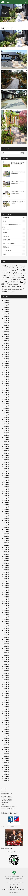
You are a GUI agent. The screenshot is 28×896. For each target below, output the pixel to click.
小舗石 (8, 286)
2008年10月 (6, 769)
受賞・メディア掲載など (13, 243)
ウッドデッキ (9, 267)
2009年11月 (6, 740)
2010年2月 (6, 733)
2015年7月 (6, 587)
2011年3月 (6, 704)
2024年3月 (6, 363)
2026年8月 (6, 300)
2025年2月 (6, 340)
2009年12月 (6, 738)
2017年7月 (6, 534)
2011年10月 (6, 688)
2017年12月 (6, 522)
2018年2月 (6, 518)
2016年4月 (6, 567)
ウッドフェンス (16, 267)
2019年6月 (6, 482)
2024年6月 (6, 356)
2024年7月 (6, 354)
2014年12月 (6, 603)
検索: (2, 153)
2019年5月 (6, 484)
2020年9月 (6, 448)
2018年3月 (6, 516)
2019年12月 (6, 468)
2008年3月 (6, 776)
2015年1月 (6, 601)
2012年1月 (6, 682)
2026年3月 (6, 311)
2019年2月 (6, 491)
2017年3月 (6, 543)
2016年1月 (6, 574)
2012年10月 (6, 661)
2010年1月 (6, 736)
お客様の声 (13, 217)
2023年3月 (6, 390)
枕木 (21, 286)
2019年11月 (6, 471)
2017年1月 (6, 547)
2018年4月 (6, 513)
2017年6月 (6, 536)
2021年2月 (6, 439)
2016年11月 (6, 551)
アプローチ (17, 266)
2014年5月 (6, 619)
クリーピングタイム (14, 275)
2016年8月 (6, 558)
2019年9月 (6, 475)
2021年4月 (6, 435)
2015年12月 (6, 576)
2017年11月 (6, 525)
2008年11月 (6, 767)
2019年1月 (6, 493)
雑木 (13, 291)
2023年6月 (6, 383)
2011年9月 (6, 691)
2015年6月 (6, 590)
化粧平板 (7, 284)
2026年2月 (6, 314)
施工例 (13, 254)
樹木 (5, 289)
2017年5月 (6, 538)
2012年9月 (6, 664)
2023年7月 (6, 381)
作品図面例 (13, 236)
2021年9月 (6, 424)
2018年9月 (6, 502)
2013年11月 (6, 632)
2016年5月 (6, 565)
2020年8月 (6, 450)
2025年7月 (6, 329)
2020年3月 (6, 462)
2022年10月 (6, 399)
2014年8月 (6, 612)
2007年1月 (6, 780)
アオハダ (11, 266)
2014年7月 (6, 614)
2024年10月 (6, 347)
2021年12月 (6, 417)
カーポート (13, 270)
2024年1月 (6, 367)
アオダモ (4, 266)
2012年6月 (6, 670)
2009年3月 (6, 758)
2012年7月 (6, 668)
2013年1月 (6, 655)
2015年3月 (6, 596)
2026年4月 (6, 309)
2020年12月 (6, 441)
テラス (16, 277)
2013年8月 (6, 639)
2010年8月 (6, 720)
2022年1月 (6, 415)
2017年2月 (6, 545)
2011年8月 (6, 693)
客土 (23, 284)
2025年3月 (6, 338)
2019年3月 (6, 489)
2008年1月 (6, 778)
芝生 (24, 289)
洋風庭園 (8, 289)
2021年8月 (6, 426)
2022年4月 (6, 410)
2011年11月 (6, 686)
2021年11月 (6, 419)
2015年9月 (6, 583)
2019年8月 (6, 477)
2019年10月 (6, 473)
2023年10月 (6, 374)
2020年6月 (6, 455)
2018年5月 (6, 511)
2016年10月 (6, 554)
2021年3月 (6, 437)
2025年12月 (6, 318)
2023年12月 (6, 370)
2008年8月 (6, 774)
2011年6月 (6, 697)
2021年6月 (6, 430)
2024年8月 (6, 352)
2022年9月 (6, 401)
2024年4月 (6, 361)
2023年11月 (6, 372)
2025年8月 (6, 327)
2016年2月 (6, 572)
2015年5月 (6, 592)
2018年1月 (6, 520)
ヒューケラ (10, 279)
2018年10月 (6, 500)
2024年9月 (6, 349)
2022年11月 (6, 397)
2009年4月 (6, 756)
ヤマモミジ (8, 282)
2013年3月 (6, 650)
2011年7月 (6, 695)
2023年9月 (6, 376)
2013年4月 (6, 648)
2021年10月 (6, 421)
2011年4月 (6, 702)
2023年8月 (6, 379)
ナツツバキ (21, 277)
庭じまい (16, 286)
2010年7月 (6, 722)
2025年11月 (6, 320)
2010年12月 (6, 711)
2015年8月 (6, 585)
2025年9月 (6, 325)
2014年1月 (6, 628)
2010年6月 (6, 724)
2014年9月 (6, 610)
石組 (21, 289)
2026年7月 (6, 302)
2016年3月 (6, 569)
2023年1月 (6, 392)
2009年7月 (6, 749)
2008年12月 (6, 765)
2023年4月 (6, 388)
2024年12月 (6, 343)
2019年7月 (6, 480)
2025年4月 (6, 336)
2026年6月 (6, 305)
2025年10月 (6, 323)
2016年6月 (6, 563)
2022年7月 (6, 403)
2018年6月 (6, 509)
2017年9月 (6, 529)
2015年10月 (6, 581)
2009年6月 (6, 751)
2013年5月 (6, 646)
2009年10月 (6, 742)
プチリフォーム (13, 229)
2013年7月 (6, 641)
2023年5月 (6, 385)
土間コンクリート (17, 284)
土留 (11, 284)
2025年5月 (6, 334)
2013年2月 (6, 652)
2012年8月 (6, 666)
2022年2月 (6, 412)
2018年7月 (6, 507)
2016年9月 (6, 556)
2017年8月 (6, 531)
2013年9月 (6, 637)
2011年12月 (6, 684)
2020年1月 (6, 466)
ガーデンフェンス (21, 273)
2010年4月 (6, 729)
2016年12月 (6, 549)
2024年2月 (6, 365)
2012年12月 (6, 657)
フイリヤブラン (17, 279)
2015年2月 (6, 599)
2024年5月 (6, 358)
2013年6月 (6, 644)
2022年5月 (6, 408)
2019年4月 (6, 486)
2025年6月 (6, 332)
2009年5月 (6, 754)
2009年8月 (6, 747)
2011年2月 (6, 706)
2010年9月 (6, 718)
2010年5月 (6, 727)
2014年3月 (6, 623)
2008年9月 (6, 771)
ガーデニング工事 (12, 273)
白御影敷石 (17, 289)
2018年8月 (6, 504)
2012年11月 (6, 659)
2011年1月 (6, 709)
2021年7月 (6, 428)
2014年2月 (6, 626)
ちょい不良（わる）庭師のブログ (11, 224)
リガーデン (16, 282)
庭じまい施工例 (13, 250)
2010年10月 (6, 715)
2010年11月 (6, 713)
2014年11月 (6, 605)
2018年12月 (6, 495)
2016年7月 (6, 560)
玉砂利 (13, 289)
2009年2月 (6, 760)
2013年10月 (6, 635)
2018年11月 (6, 498)
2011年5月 (6, 700)
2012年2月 (6, 679)
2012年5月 (6, 673)
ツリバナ (11, 277)
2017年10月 (6, 527)
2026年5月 (6, 307)
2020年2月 (6, 464)
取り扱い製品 (13, 240)
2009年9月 (6, 745)
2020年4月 (6, 459)
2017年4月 (6, 540)
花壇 (2, 291)
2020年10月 (6, 446)
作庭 (21, 282)
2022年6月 (6, 406)
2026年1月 (6, 316)
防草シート (7, 291)
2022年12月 (6, 394)
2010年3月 (6, 731)
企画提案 (13, 232)
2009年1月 (6, 762)
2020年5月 (6, 457)
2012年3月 (6, 677)
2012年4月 (6, 675)
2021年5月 (6, 433)
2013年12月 (6, 630)
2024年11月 (6, 345)
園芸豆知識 (13, 247)
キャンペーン (13, 221)
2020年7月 (6, 453)
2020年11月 (6, 444)
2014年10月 (6, 608)
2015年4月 (6, 594)
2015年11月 (6, 578)
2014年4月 (6, 621)
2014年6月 (6, 617)
